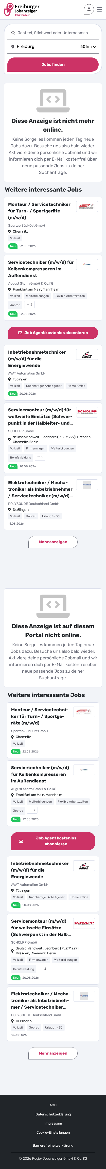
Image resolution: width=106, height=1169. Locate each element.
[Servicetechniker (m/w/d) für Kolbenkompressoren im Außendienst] (53, 287)
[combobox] (57, 32)
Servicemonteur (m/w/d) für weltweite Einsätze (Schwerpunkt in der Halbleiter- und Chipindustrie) (40, 417)
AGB (53, 1105)
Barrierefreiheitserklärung (53, 1145)
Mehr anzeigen (53, 542)
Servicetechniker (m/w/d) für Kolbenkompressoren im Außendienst (41, 269)
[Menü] (99, 9)
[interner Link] (21, 9)
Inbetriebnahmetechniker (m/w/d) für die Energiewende (37, 358)
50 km (86, 46)
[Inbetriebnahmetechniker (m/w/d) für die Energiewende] (53, 373)
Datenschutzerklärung (53, 1114)
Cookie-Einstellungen (53, 1132)
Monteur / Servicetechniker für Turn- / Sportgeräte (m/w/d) (39, 211)
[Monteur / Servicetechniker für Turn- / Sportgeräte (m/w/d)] (53, 225)
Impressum (53, 1123)
